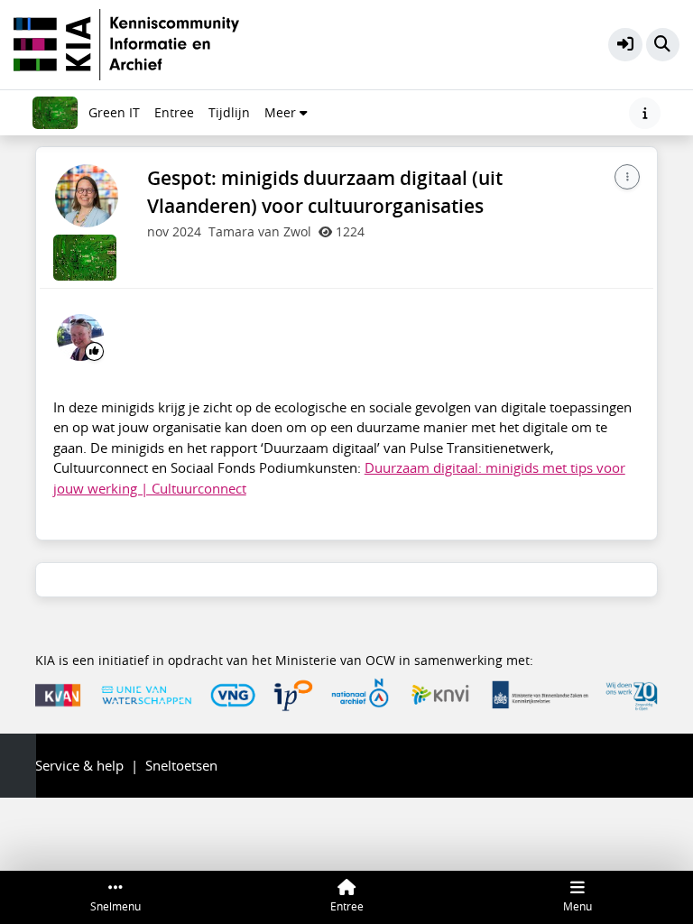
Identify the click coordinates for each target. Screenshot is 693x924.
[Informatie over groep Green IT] (645, 113)
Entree (174, 113)
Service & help (79, 765)
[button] (625, 45)
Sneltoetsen (181, 765)
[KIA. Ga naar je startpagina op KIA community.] (126, 42)
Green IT (114, 113)
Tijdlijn (232, 117)
